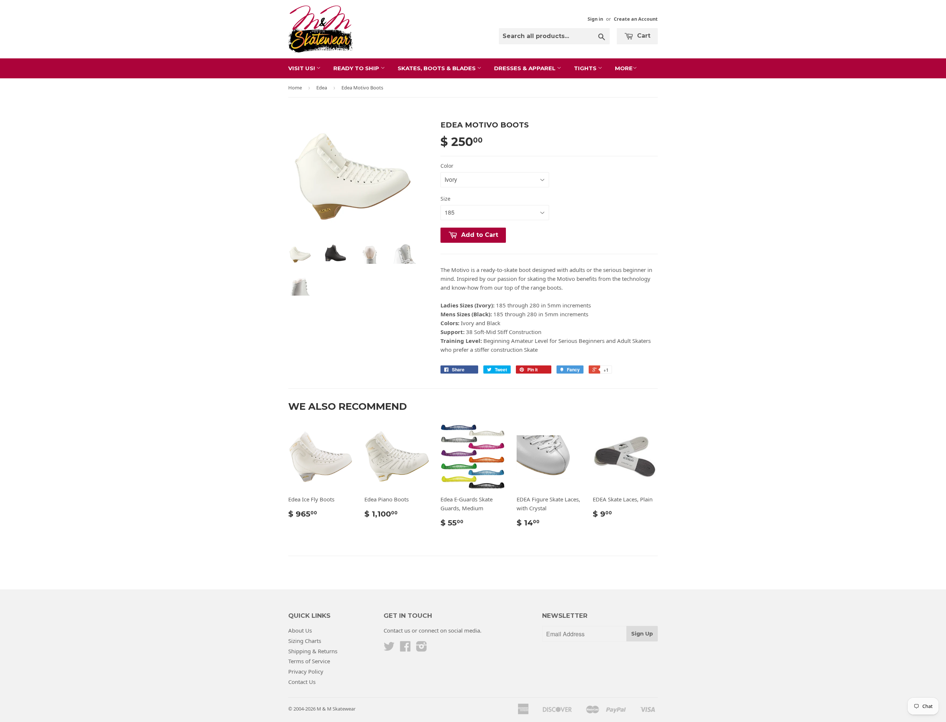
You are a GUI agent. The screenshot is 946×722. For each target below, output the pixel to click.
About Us (300, 630)
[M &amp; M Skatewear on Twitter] (389, 648)
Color (446, 165)
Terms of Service (309, 661)
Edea (321, 87)
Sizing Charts (304, 640)
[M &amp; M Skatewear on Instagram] (421, 648)
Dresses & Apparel (525, 68)
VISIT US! (302, 68)
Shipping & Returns (312, 651)
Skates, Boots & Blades (437, 68)
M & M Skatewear (336, 708)
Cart (642, 35)
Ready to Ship (357, 68)
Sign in (595, 19)
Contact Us (302, 681)
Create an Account (636, 19)
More (624, 68)
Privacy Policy (305, 671)
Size (445, 198)
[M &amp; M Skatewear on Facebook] (405, 648)
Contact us (397, 630)
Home (295, 87)
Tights (586, 68)
